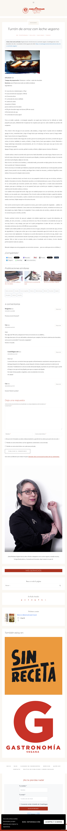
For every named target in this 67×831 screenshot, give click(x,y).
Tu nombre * (23, 786)
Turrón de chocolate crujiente (51, 282)
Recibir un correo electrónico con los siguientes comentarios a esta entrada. (27, 442)
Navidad (40, 35)
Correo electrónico (40, 434)
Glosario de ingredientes (30, 766)
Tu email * (22, 794)
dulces (32, 291)
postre (57, 291)
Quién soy (57, 766)
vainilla (20, 295)
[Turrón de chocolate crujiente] (53, 276)
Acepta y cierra (53, 822)
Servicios (46, 766)
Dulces (33, 35)
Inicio (8, 766)
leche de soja (39, 291)
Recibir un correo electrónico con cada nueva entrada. (21, 446)
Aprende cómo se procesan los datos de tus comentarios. (43, 456)
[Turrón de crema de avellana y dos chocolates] (14, 276)
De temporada (22, 35)
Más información (31, 822)
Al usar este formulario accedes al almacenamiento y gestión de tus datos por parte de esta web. (32, 439)
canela (17, 291)
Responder (58, 309)
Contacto (16, 769)
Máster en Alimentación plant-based (27, 615)
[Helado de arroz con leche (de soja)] (33, 276)
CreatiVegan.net (13, 352)
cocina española (24, 291)
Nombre (8, 434)
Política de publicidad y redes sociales (38, 769)
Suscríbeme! (33, 808)
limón (45, 291)
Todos (48, 35)
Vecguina (8, 309)
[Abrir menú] (33, 2)
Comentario (8, 406)
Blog (16, 766)
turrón (14, 295)
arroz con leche (9, 291)
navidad (51, 291)
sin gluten (8, 295)
